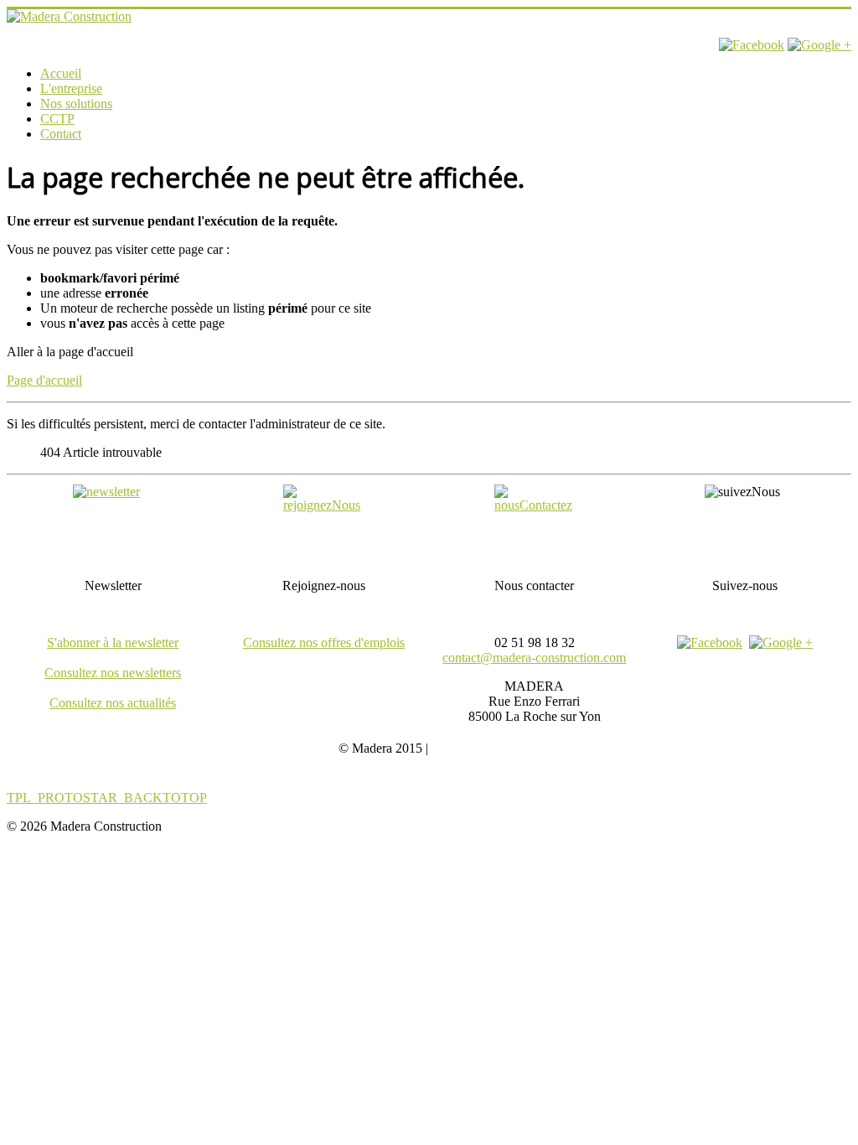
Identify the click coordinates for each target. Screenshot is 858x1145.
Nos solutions (76, 103)
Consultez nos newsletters (112, 673)
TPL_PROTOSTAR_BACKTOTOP (107, 797)
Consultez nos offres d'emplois (324, 642)
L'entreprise (71, 88)
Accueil (60, 73)
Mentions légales (476, 748)
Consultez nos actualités (112, 703)
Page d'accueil (44, 380)
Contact (60, 134)
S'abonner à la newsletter (112, 642)
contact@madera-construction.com (534, 657)
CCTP (57, 118)
